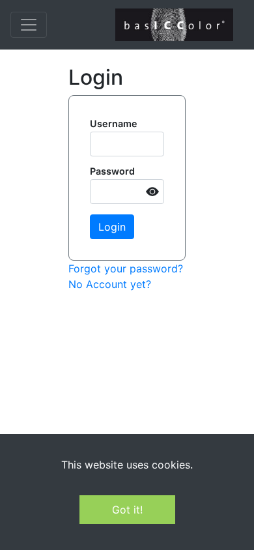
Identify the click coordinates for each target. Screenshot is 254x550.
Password (112, 171)
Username (113, 123)
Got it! (127, 509)
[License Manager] (174, 24)
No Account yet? (109, 284)
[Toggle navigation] (28, 25)
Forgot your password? (125, 268)
